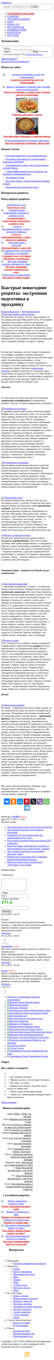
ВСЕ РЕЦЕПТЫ (15, 27)
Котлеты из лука (16, 207)
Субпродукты (20, 1285)
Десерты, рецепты (22, 1304)
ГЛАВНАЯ (13, 16)
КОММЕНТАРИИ (16, 30)
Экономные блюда (38, 1056)
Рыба (15, 1282)
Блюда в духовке (21, 1323)
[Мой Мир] (20, 802)
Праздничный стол (23, 1336)
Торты (16, 1317)
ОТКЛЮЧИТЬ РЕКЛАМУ (20, 13)
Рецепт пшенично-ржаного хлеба (16, 1207)
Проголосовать (9, 1102)
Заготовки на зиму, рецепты (27, 1306)
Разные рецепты (35, 1034)
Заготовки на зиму (15, 177)
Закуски (22, 1015)
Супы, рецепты (21, 1314)
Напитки (23, 1021)
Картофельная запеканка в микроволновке (27, 136)
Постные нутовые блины (16, 277)
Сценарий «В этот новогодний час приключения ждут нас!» (25, 836)
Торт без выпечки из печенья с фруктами (27, 143)
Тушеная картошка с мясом (27, 114)
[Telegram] (27, 808)
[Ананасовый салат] (12, 497)
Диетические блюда (40, 1010)
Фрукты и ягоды (21, 1287)
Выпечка (23, 1005)
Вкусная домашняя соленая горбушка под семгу (16, 269)
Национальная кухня (24, 1333)
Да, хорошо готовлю (20, 1077)
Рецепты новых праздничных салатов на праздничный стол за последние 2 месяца (28, 847)
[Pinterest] (27, 802)
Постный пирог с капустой (16, 248)
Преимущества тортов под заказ (22, 187)
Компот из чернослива (16, 1222)
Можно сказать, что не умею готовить (29, 1080)
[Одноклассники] (13, 802)
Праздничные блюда (41, 1032)
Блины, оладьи (20, 1296)
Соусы (19, 1048)
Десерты (23, 1007)
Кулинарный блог (10, 311)
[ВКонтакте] (7, 802)
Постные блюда (34, 1029)
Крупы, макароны (22, 1271)
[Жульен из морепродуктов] (15, 535)
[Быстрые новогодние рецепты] (18, 314)
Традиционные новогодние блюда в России (29, 827)
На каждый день (21, 1331)
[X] (33, 802)
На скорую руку (34, 1018)
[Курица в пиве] (10, 640)
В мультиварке (20, 1325)
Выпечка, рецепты (22, 1301)
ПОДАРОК (13, 35)
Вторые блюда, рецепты (25, 1298)
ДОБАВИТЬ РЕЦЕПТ (18, 19)
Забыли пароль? (9, 59)
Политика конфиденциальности (29, 1263)
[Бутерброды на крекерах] (15, 462)
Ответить (6, 933)
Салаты (21, 1045)
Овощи (17, 1279)
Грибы (16, 1269)
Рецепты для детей (39, 1037)
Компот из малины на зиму (16, 1217)
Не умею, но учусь (19, 1083)
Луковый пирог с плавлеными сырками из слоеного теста (16, 221)
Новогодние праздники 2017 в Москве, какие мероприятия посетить (27, 858)
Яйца (16, 1290)
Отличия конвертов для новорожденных (26, 155)
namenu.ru (6, 2)
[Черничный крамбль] (13, 705)
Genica (4, 970)
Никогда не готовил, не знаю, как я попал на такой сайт (26, 1087)
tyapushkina (7, 946)
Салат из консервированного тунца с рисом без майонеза (16, 237)
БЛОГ (10, 22)
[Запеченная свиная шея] (14, 584)
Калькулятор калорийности (15, 61)
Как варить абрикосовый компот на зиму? (16, 1232)
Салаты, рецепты (22, 1312)
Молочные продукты (24, 1274)
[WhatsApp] (47, 802)
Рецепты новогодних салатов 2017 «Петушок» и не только (25, 863)
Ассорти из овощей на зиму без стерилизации (27, 81)
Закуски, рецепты (22, 1309)
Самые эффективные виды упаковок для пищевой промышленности (25, 172)
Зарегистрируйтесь (35, 54)
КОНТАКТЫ (14, 32)
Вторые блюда (32, 1002)
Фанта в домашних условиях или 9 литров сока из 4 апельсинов (27, 93)
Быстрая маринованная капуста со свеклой (16, 1242)
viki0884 (16, 816)
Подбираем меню (31, 311)
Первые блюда (32, 1026)
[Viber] (40, 802)
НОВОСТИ (13, 24)
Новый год (27, 1024)
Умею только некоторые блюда (26, 1091)
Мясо (16, 1277)
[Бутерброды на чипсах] (14, 408)
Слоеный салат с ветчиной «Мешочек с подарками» (16, 257)
